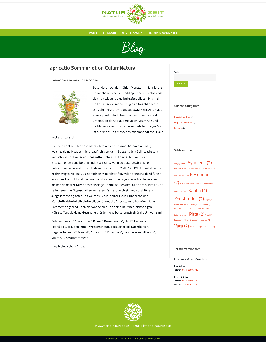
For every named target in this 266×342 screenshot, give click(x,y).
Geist (177, 175)
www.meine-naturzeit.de (112, 325)
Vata (181, 225)
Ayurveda (200, 162)
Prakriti (209, 215)
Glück (184, 191)
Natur (210, 208)
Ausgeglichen (180, 163)
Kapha (198, 190)
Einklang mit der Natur (205, 168)
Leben (193, 204)
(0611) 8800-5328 (190, 269)
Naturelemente (181, 215)
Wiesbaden (195, 227)
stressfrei (205, 220)
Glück (177, 191)
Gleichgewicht (206, 183)
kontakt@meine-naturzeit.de (151, 325)
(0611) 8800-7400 (190, 280)
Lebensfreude (204, 204)
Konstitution (189, 198)
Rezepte (178, 128)
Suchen (177, 72)
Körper (208, 199)
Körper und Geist (182, 204)
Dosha (190, 168)
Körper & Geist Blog (183, 122)
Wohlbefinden (208, 227)
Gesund (185, 175)
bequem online (190, 284)
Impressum (139, 338)
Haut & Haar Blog (182, 116)
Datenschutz (153, 338)
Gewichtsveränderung (189, 183)
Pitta (197, 213)
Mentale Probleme (198, 208)
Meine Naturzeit (181, 208)
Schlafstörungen (191, 220)
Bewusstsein (180, 168)
